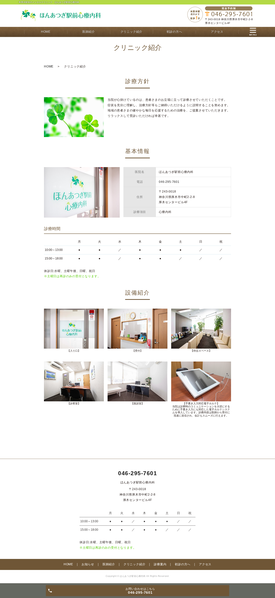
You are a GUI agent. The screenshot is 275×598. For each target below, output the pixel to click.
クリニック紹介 (131, 31)
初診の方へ (174, 31)
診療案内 (160, 564)
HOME (46, 31)
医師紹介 (88, 31)
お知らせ (88, 564)
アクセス (217, 31)
